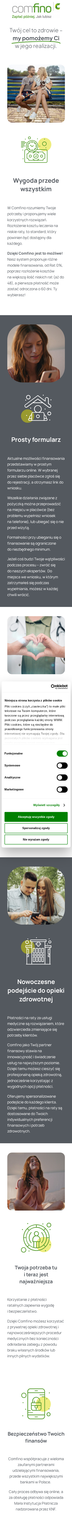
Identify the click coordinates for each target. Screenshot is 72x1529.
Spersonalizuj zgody (36, 828)
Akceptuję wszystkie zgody (36, 816)
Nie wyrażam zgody (36, 839)
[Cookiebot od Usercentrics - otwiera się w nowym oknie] (51, 686)
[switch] (62, 765)
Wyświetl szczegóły (46, 805)
